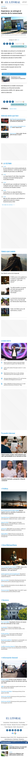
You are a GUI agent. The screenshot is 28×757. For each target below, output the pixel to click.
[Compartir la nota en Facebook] (4, 44)
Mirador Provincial (16, 724)
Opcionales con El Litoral (15, 741)
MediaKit (24, 741)
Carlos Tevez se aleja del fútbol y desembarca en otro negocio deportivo (14, 192)
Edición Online (13, 108)
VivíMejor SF (24, 724)
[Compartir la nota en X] (7, 44)
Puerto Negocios (9, 727)
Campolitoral (6, 722)
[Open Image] (3, 19)
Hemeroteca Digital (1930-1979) (8, 737)
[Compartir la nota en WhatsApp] (10, 44)
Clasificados (22, 722)
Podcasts (9, 724)
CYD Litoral (3, 724)
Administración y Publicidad (11, 739)
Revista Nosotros (14, 722)
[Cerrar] (25, 46)
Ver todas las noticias (7, 204)
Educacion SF (20, 727)
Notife (14, 727)
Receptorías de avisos (22, 737)
